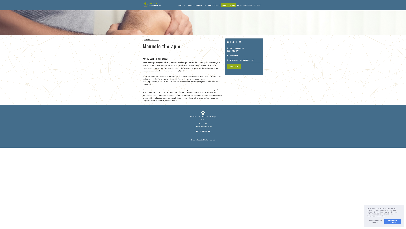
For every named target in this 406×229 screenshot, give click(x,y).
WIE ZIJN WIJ (188, 5)
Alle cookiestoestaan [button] (392, 221)
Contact (234, 67)
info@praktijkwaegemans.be (241, 60)
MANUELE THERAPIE (228, 5)
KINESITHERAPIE (214, 5)
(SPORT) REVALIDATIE (244, 5)
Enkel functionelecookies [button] (375, 221)
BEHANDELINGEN (200, 5)
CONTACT (257, 5)
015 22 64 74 (233, 55)
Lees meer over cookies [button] (376, 216)
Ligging (203, 119)
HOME (180, 5)
